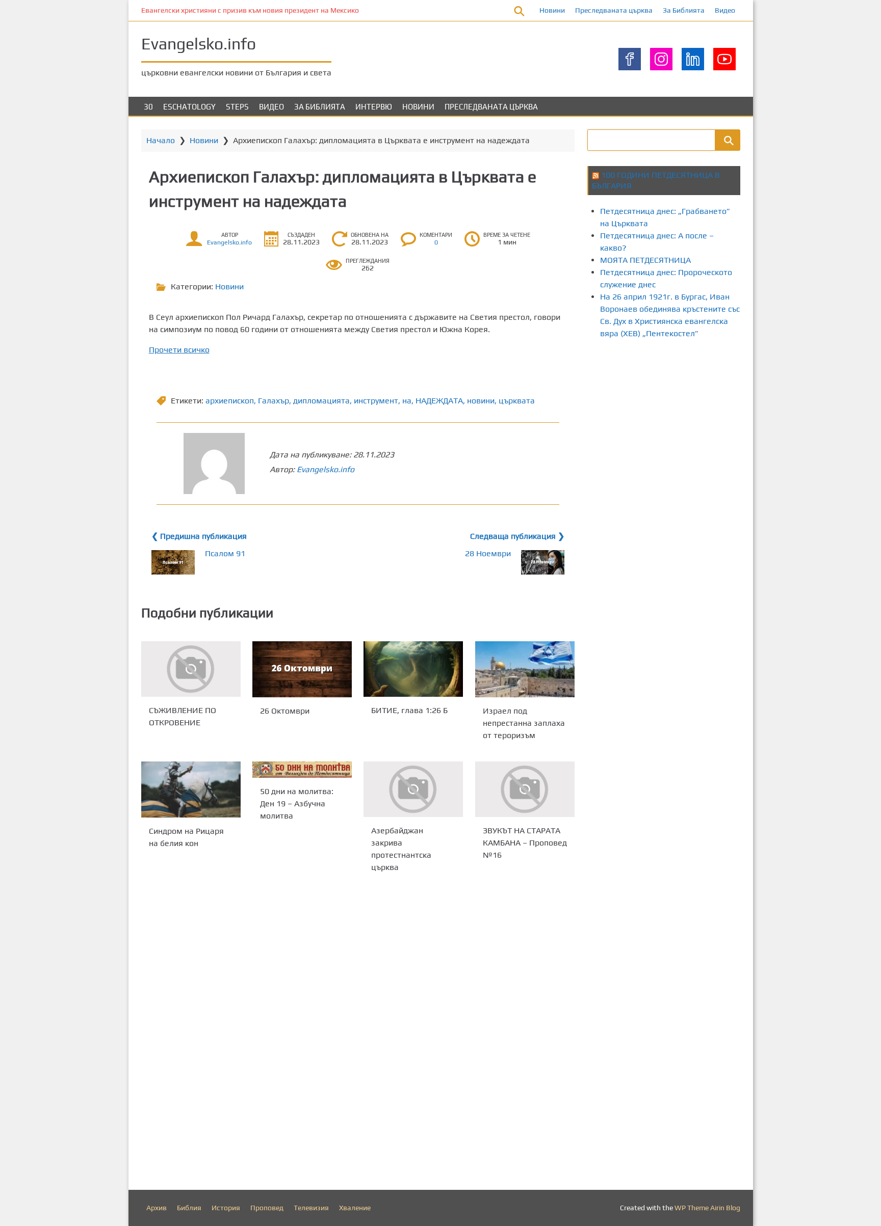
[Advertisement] (734, 434)
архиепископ (229, 400)
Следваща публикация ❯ (517, 536)
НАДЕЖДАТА (439, 400)
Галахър (273, 400)
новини (481, 400)
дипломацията (321, 400)
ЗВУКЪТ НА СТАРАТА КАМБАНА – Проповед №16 (525, 843)
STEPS (237, 106)
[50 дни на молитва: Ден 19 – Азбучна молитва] (302, 769)
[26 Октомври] (302, 669)
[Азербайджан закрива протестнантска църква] (413, 789)
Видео (725, 10)
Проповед (266, 1208)
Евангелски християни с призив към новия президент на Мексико (250, 10)
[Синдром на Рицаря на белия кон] (191, 789)
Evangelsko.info (198, 43)
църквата (517, 400)
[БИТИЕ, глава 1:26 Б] (413, 669)
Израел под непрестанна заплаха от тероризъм (524, 722)
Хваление (355, 1208)
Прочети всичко (179, 350)
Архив (156, 1208)
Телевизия (311, 1208)
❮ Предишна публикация (199, 536)
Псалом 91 (225, 553)
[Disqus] (358, 1034)
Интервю (373, 106)
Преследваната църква (614, 10)
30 (148, 106)
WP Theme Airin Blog (707, 1208)
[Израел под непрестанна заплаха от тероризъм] (525, 669)
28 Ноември (488, 553)
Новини (552, 10)
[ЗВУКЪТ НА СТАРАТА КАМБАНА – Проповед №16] (525, 789)
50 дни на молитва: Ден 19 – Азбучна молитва (296, 803)
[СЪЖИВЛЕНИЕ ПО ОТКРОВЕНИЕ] (191, 669)
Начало (160, 140)
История (226, 1208)
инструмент (376, 400)
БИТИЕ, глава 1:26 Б (409, 710)
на (406, 400)
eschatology (189, 106)
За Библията (684, 10)
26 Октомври (284, 710)
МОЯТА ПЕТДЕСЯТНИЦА (645, 260)
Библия (189, 1208)
